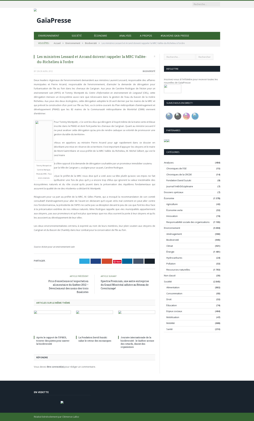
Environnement (48, 35)
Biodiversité (149, 71)
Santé (169, 329)
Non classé (170, 275)
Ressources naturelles (178, 269)
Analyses (125, 35)
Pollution (171, 263)
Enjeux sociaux (174, 311)
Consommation (174, 293)
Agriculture (172, 204)
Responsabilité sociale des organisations (188, 222)
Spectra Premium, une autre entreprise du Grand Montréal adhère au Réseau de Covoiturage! (125, 284)
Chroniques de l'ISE (176, 168)
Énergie (170, 251)
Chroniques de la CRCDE (179, 174)
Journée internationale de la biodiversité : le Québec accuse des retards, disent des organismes (137, 342)
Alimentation (173, 287)
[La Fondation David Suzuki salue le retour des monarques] (94, 322)
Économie (100, 35)
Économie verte (174, 210)
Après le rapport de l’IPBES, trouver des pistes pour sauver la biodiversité (52, 340)
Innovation (172, 216)
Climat (169, 245)
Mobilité (170, 323)
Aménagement (174, 233)
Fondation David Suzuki (178, 180)
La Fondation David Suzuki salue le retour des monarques (94, 339)
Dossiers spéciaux (173, 192)
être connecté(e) (55, 366)
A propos (146, 35)
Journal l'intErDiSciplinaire (179, 186)
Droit (168, 299)
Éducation (171, 305)
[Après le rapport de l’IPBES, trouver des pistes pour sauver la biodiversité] (52, 322)
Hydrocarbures (174, 257)
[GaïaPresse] (52, 19)
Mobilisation (172, 317)
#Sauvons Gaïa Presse (175, 35)
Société (77, 35)
